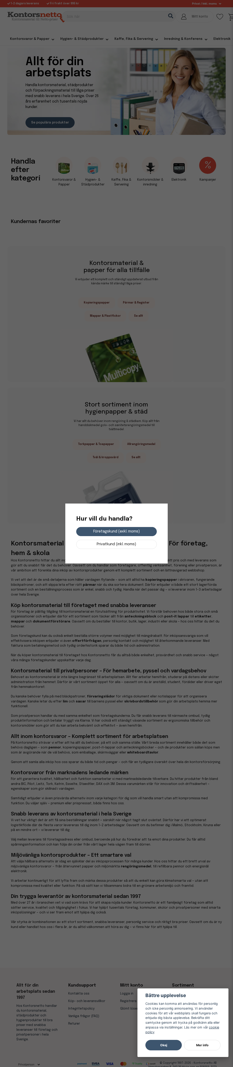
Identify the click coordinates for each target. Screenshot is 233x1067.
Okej (163, 1045)
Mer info (202, 1045)
